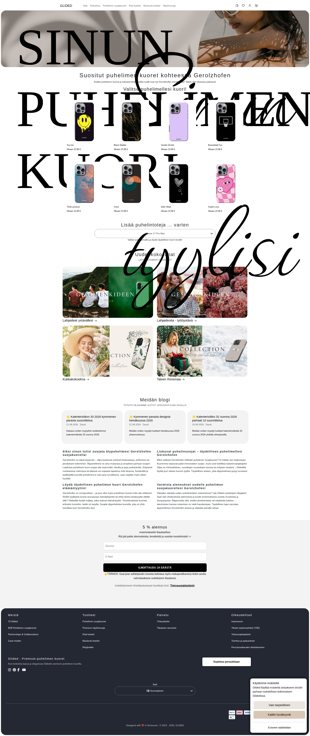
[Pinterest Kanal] (15, 670)
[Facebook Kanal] (19, 670)
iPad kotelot (135, 5)
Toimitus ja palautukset (243, 640)
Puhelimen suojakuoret (114, 5)
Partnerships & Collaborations (23, 634)
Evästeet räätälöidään (279, 727)
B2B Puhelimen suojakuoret (22, 628)
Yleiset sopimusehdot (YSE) (245, 628)
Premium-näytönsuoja (94, 628)
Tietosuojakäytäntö (182, 585)
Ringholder (88, 647)
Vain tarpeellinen (279, 705)
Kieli (155, 684)
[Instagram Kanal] (10, 670)
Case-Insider (14, 640)
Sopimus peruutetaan (226, 661)
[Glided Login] (250, 6)
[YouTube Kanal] (24, 670)
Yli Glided (13, 621)
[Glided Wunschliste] (237, 6)
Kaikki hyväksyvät (279, 714)
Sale (85, 5)
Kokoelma (95, 5)
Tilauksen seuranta (166, 628)
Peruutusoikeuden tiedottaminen (247, 647)
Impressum (237, 621)
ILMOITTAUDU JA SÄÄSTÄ (155, 567)
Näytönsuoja (169, 5)
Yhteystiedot (163, 621)
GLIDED (66, 5)
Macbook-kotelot (151, 5)
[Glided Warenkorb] (256, 6)
